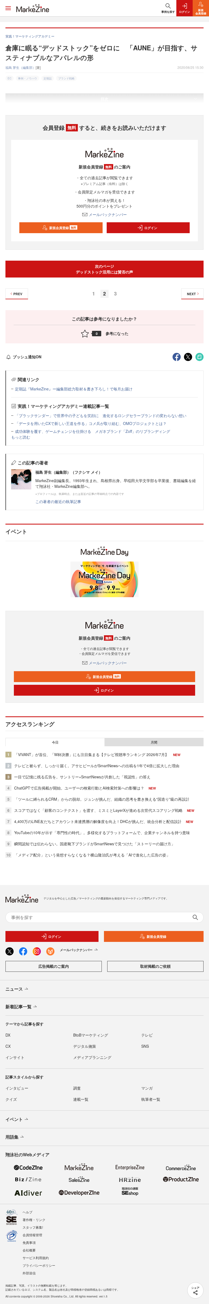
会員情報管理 (32, 1234)
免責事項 (29, 1242)
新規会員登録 (62, 227)
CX (8, 1046)
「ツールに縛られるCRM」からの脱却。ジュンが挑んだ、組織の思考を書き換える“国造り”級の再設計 (101, 799)
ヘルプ (27, 1212)
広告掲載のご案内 (53, 966)
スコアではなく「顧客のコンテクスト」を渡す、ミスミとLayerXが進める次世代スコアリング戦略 (98, 810)
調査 (77, 1088)
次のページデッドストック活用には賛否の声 (104, 269)
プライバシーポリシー (39, 1265)
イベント (14, 1119)
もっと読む (20, 437)
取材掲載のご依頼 (155, 966)
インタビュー (16, 1088)
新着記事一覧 (18, 1006)
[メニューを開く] (8, 8)
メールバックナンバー (108, 214)
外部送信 (29, 1273)
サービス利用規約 (36, 1257)
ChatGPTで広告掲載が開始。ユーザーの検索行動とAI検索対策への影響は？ (79, 788)
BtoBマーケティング (90, 1035)
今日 (55, 742)
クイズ (11, 1099)
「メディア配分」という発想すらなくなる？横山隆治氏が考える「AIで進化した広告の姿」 (92, 855)
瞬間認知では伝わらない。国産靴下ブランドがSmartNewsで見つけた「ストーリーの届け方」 (94, 843)
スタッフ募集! (33, 1227)
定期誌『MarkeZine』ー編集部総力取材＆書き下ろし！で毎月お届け (74, 388)
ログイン (150, 227)
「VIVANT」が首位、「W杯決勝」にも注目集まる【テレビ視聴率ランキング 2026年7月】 (91, 754)
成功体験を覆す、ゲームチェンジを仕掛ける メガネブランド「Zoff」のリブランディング (92, 431)
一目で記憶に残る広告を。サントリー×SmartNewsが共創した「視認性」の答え (82, 776)
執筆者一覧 (150, 1099)
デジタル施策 (84, 1046)
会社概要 (29, 1250)
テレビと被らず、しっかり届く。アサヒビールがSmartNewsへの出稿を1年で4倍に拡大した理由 (96, 765)
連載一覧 (80, 1099)
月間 (154, 742)
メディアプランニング (92, 1057)
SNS (145, 1046)
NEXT (191, 293)
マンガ (147, 1088)
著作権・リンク (34, 1219)
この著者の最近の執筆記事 (58, 501)
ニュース (14, 989)
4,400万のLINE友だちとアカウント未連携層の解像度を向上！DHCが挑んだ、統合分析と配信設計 (98, 821)
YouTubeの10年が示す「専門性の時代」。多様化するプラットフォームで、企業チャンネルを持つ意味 (102, 832)
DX (7, 1035)
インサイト (14, 1057)
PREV (17, 293)
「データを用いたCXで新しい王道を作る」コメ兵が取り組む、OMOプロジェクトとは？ (91, 423)
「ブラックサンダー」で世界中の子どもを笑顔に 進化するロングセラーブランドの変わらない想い (100, 415)
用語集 (12, 1137)
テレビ (147, 1035)
